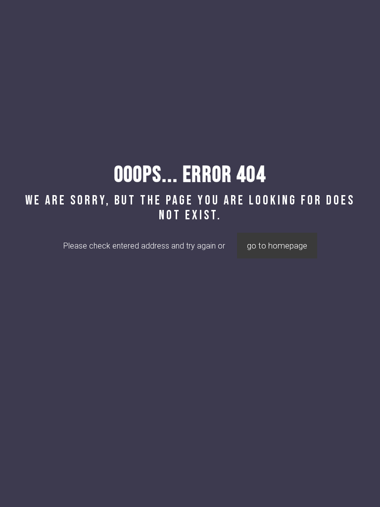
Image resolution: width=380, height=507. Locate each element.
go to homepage (277, 246)
